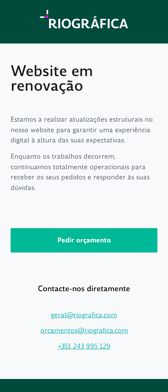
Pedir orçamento (84, 240)
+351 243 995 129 (84, 346)
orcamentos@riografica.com (84, 330)
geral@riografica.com (84, 315)
